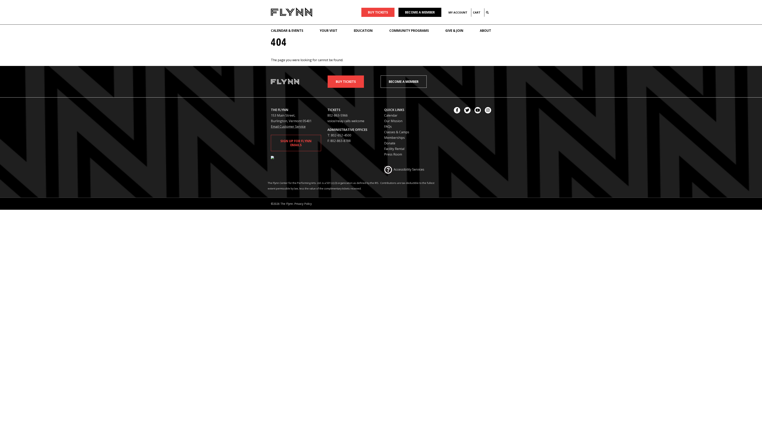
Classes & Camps (396, 132)
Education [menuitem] (363, 30)
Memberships (394, 137)
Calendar (390, 115)
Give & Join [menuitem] (454, 30)
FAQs (388, 126)
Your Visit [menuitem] (328, 30)
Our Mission (393, 121)
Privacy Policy (303, 204)
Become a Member (420, 12)
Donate (389, 143)
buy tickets (378, 12)
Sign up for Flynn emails (296, 143)
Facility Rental (394, 149)
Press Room (393, 154)
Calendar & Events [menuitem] (287, 30)
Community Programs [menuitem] (409, 30)
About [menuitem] (485, 30)
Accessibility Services (409, 169)
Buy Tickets (346, 81)
